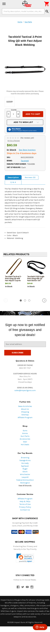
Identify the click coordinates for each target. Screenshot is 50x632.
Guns (25, 430)
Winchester (25, 474)
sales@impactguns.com (25, 390)
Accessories (25, 439)
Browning (25, 457)
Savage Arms (25, 460)
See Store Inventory (27, 150)
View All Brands (25, 485)
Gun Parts (25, 436)
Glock (25, 471)
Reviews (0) (30, 177)
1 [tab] (21, 300)
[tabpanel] (14, 277)
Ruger (25, 469)
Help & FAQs (25, 501)
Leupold (25, 477)
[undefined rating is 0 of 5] (13, 138)
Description (13, 177)
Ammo (25, 433)
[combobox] (23, 11)
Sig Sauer (25, 466)
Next (44, 300)
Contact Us (25, 510)
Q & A (13, 182)
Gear (25, 442)
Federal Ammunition (25, 480)
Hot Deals (25, 444)
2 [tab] (25, 300)
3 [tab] (29, 300)
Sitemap (25, 415)
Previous (6, 300)
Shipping (25, 412)
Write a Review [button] (13, 141)
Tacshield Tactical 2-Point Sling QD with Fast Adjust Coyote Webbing (13, 279)
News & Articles (25, 406)
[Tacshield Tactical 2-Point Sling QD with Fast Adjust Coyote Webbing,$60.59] (14, 268)
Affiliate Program (25, 417)
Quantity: (14, 110)
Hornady (25, 463)
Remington (25, 483)
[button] (25, 557)
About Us (25, 409)
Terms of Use (25, 504)
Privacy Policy (25, 507)
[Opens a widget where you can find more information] (40, 627)
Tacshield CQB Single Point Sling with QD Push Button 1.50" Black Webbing (35, 279)
